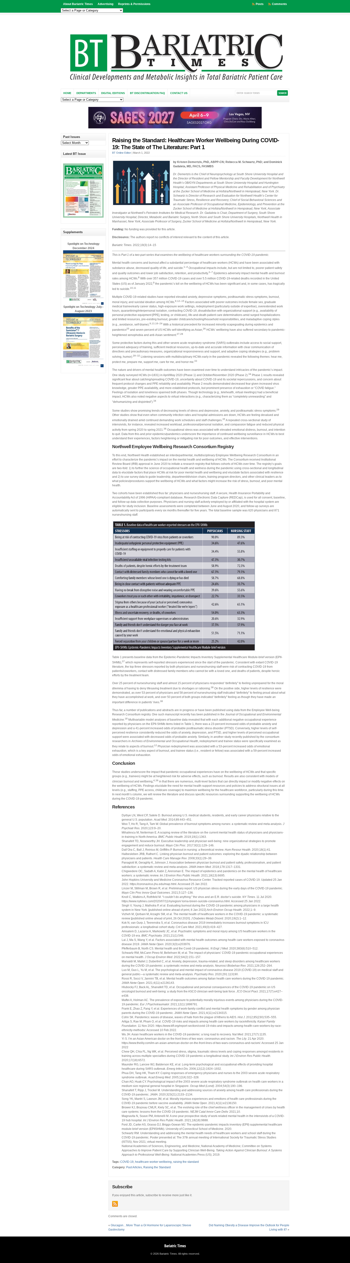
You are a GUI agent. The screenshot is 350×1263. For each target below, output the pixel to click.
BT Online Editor (121, 152)
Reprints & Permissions (134, 4)
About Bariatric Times (78, 4)
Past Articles (134, 1167)
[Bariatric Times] (175, 82)
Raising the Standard (157, 1167)
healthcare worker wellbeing (153, 1161)
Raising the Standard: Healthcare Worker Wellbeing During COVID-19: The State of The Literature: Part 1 (195, 143)
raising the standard (186, 1161)
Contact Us (178, 93)
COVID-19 (127, 1161)
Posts (260, 4)
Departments (86, 93)
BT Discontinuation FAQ (147, 93)
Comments (279, 4)
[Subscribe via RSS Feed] (115, 1204)
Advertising (105, 4)
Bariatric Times (175, 1245)
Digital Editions (113, 93)
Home (67, 93)
